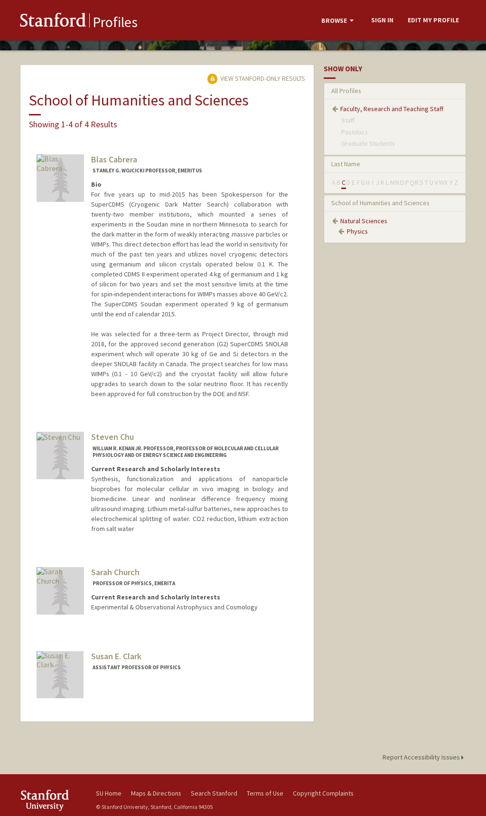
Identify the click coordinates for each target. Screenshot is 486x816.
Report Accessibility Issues (422, 757)
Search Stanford (214, 793)
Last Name (345, 164)
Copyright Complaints (323, 793)
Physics (357, 231)
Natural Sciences (363, 221)
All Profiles (346, 90)
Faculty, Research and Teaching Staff (391, 108)
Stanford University (53, 800)
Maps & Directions (156, 793)
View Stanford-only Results (262, 78)
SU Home (109, 793)
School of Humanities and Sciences (380, 203)
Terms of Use (265, 793)
